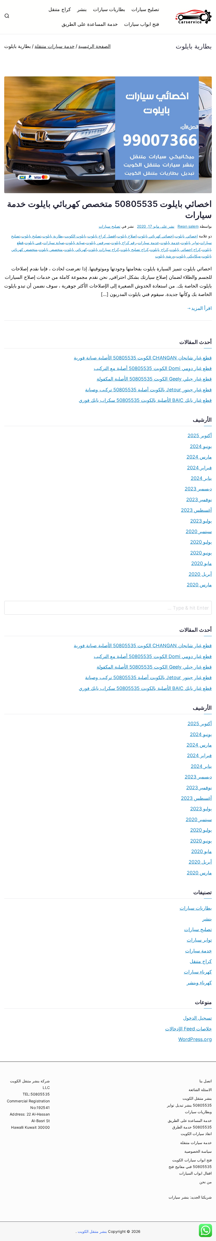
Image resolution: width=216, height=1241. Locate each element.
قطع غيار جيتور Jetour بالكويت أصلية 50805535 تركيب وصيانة (148, 389)
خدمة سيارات (148, 242)
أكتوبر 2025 (200, 435)
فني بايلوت (33, 242)
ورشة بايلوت (165, 256)
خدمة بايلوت (170, 242)
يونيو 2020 (201, 553)
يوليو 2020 (201, 542)
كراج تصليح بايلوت (134, 249)
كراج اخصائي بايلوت (185, 249)
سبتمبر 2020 (199, 531)
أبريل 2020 (200, 574)
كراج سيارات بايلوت (103, 249)
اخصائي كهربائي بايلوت (156, 236)
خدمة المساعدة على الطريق (90, 24)
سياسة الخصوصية (198, 1151)
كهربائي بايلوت (75, 249)
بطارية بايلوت (52, 236)
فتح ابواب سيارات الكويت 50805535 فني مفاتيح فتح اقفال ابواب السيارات (190, 1166)
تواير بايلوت (190, 242)
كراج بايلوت (159, 249)
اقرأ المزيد (201, 308)
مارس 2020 (199, 584)
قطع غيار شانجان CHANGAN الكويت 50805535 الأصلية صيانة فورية (143, 358)
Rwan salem (188, 226)
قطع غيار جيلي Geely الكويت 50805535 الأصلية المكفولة (154, 379)
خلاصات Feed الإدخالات (188, 1028)
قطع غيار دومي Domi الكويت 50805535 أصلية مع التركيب (153, 368)
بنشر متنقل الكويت (92, 1231)
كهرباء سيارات (198, 972)
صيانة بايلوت (75, 242)
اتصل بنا (205, 1081)
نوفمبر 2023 (199, 499)
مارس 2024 (199, 457)
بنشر (82, 9)
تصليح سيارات (145, 9)
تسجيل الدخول (197, 1018)
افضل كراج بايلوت (102, 236)
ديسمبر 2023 (198, 488)
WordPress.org (195, 1039)
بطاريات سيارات (109, 9)
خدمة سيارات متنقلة (196, 1142)
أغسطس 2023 (196, 510)
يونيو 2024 (201, 446)
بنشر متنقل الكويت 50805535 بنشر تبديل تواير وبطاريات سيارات (189, 1105)
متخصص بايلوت (51, 249)
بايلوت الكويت (75, 236)
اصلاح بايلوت (127, 236)
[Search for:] (108, 607)
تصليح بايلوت (31, 236)
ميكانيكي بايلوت (188, 256)
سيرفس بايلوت (98, 242)
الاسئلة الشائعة (200, 1089)
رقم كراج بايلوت (123, 242)
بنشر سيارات (179, 1197)
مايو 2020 (201, 563)
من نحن (205, 1182)
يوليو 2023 (201, 521)
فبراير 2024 (199, 467)
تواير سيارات (199, 940)
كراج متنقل (59, 9)
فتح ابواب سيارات (141, 24)
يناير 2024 (201, 478)
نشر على (155, 226)
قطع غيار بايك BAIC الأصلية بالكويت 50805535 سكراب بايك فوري (145, 400)
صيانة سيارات (53, 242)
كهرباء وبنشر (199, 982)
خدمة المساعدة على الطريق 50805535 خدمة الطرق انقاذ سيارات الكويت (190, 1127)
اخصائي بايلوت (186, 236)
